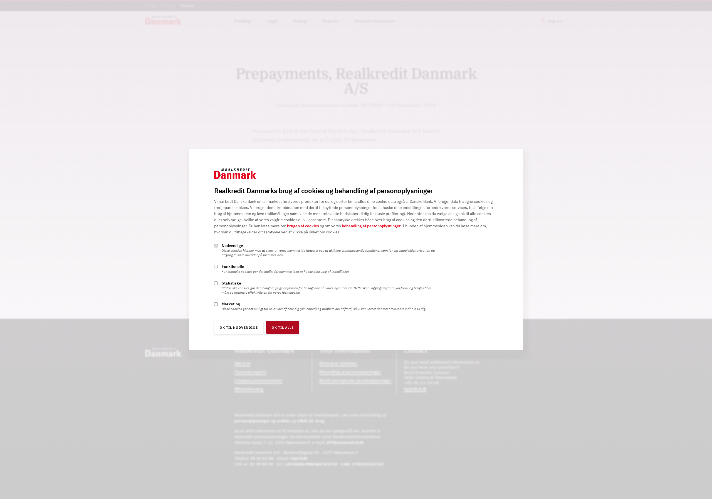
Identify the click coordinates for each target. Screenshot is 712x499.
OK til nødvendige (239, 327)
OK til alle (283, 327)
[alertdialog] (356, 249)
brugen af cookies (303, 226)
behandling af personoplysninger (371, 226)
